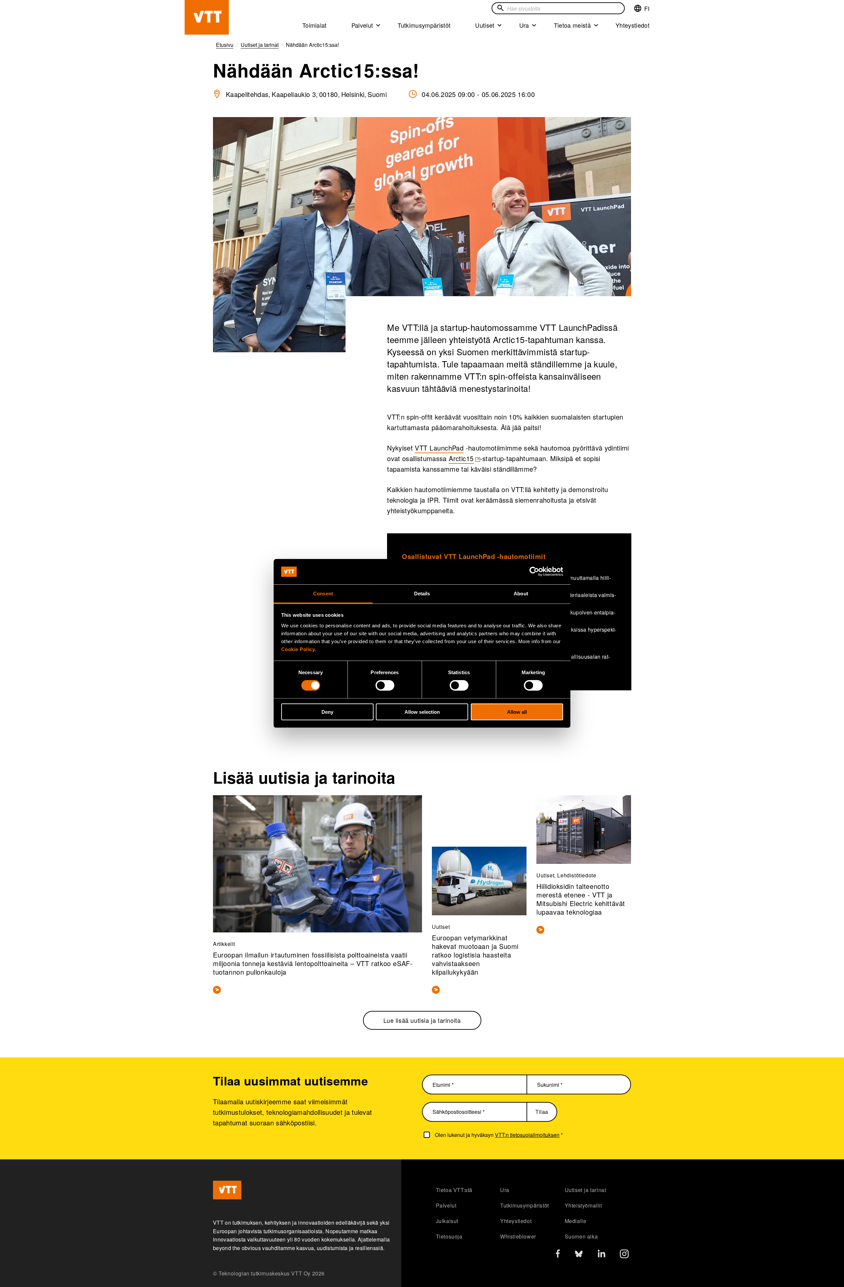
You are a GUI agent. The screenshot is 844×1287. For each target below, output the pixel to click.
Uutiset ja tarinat (585, 1190)
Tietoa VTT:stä (454, 1190)
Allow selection (422, 711)
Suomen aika (581, 1236)
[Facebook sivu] (558, 1255)
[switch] (385, 685)
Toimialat (314, 25)
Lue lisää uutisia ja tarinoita (422, 1020)
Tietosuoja (449, 1236)
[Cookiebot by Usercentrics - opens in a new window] (534, 572)
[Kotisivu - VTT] (207, 17)
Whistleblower (518, 1236)
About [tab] (521, 593)
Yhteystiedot (632, 25)
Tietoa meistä (572, 25)
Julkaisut (447, 1221)
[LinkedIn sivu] (601, 1254)
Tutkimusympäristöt (424, 25)
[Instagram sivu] (624, 1255)
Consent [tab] (323, 593)
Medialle (576, 1221)
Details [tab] (422, 593)
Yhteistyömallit (583, 1205)
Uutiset (484, 25)
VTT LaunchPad (439, 448)
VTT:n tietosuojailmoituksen (527, 1135)
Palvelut (362, 25)
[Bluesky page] (578, 1255)
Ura (524, 25)
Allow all (517, 711)
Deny (327, 711)
